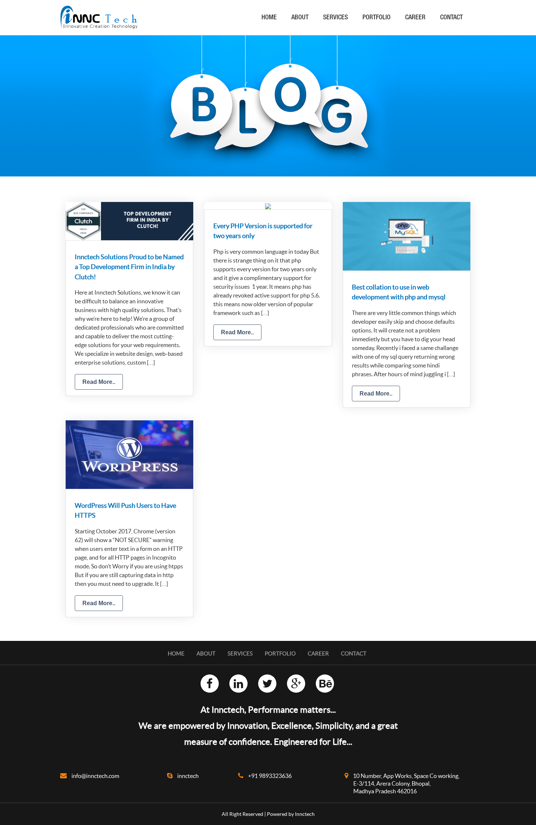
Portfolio (376, 18)
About (299, 18)
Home (269, 18)
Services (335, 18)
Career (415, 18)
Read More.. (98, 382)
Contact (451, 18)
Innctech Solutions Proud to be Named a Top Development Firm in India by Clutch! (129, 267)
